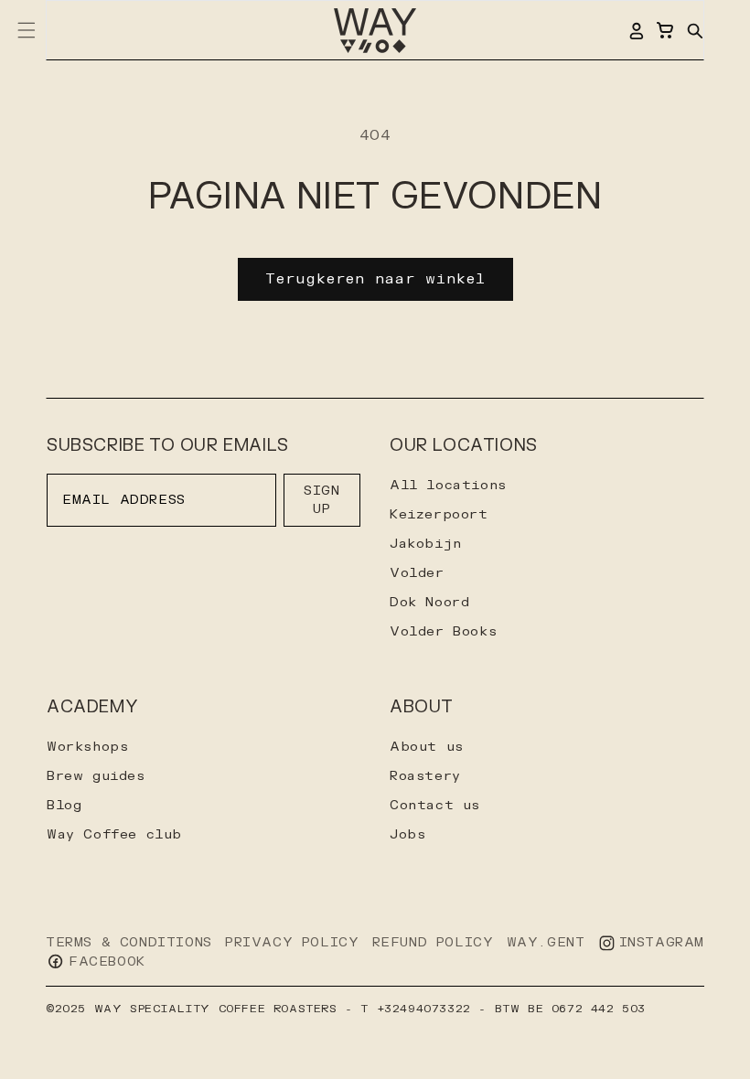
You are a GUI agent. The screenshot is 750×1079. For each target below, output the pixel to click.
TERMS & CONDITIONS (129, 942)
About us (427, 746)
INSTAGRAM (661, 942)
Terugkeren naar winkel (375, 279)
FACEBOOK (107, 961)
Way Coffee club (114, 834)
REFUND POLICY (433, 942)
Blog (64, 805)
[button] (694, 30)
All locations (448, 485)
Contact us (435, 805)
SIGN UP (321, 500)
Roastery (425, 776)
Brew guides (96, 776)
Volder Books (443, 631)
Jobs (407, 834)
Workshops (87, 746)
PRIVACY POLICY (292, 942)
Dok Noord (429, 602)
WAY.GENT (546, 942)
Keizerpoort (439, 514)
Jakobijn (426, 543)
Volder (417, 573)
